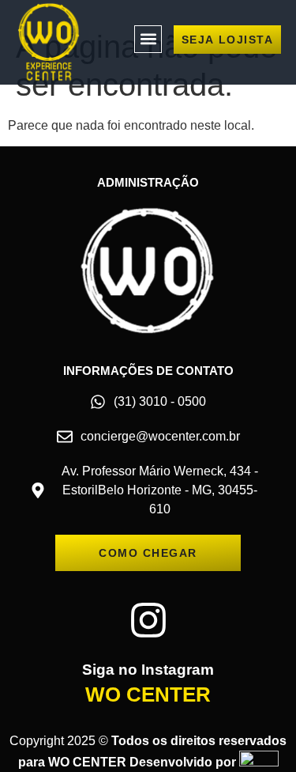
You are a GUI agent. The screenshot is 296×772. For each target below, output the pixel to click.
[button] (148, 39)
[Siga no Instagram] (148, 620)
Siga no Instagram (148, 669)
